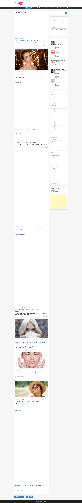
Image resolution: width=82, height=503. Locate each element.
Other (53, 174)
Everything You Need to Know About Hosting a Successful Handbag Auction (59, 30)
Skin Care (27, 7)
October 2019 (54, 111)
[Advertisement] (59, 202)
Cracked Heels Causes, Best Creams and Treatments (27, 129)
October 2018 (54, 135)
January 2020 (54, 105)
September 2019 (54, 113)
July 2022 (53, 94)
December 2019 (54, 107)
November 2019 (54, 109)
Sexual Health (53, 7)
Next (31, 496)
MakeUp (53, 170)
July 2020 (53, 98)
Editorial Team (57, 47)
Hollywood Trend (55, 166)
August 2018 (54, 139)
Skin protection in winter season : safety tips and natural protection (31, 226)
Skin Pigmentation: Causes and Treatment (60, 61)
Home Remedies (39, 7)
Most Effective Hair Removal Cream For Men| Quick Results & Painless (59, 33)
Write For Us (59, 7)
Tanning (53, 181)
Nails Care (53, 172)
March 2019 (54, 124)
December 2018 (54, 130)
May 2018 (53, 145)
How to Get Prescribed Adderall (57, 20)
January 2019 (54, 128)
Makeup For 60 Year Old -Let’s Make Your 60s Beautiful (60, 42)
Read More (45, 45)
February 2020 (54, 103)
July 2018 (53, 141)
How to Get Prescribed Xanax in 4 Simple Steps (58, 23)
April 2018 (53, 147)
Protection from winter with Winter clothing (25, 142)
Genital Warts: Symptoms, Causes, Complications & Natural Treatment (61, 70)
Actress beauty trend (20, 7)
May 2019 (53, 120)
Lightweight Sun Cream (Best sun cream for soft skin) (28, 401)
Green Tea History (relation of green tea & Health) (27, 40)
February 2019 (54, 126)
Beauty (53, 157)
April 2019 (53, 122)
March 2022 (54, 96)
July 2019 (53, 118)
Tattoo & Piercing (47, 7)
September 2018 (54, 137)
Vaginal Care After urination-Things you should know (60, 81)
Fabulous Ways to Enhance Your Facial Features (58, 27)
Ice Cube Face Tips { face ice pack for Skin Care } (26, 372)
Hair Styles (33, 7)
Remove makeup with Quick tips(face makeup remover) (28, 73)
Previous (17, 496)
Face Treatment (54, 159)
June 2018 (53, 143)
